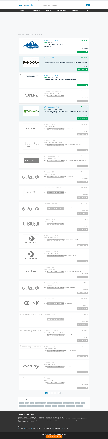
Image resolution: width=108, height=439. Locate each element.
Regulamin (28, 428)
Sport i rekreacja (63, 332)
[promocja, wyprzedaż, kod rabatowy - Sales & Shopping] (26, 5)
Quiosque (50, 348)
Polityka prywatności (36, 428)
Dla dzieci (56, 205)
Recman (53, 190)
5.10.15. (49, 174)
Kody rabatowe (61, 10)
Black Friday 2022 (57, 428)
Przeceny (77, 403)
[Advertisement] (54, 22)
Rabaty (27, 403)
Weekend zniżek (51, 403)
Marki (86, 10)
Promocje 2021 (31, 405)
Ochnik (50, 301)
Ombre (49, 126)
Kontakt (21, 428)
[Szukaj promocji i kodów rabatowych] (88, 5)
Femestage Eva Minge (52, 142)
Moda (57, 42)
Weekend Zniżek (47, 428)
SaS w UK (66, 428)
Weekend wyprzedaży (68, 403)
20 (59, 393)
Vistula (50, 158)
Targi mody (59, 403)
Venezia (49, 316)
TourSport (51, 42)
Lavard (46, 380)
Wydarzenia (75, 10)
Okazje (82, 403)
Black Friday (79, 405)
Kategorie (23, 10)
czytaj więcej (85, 48)
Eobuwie (51, 109)
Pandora (49, 60)
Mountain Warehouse (53, 332)
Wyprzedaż (48, 405)
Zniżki (32, 403)
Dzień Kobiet (61, 405)
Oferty (44, 403)
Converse (51, 237)
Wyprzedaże (36, 10)
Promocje (48, 10)
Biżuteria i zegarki (57, 60)
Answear (50, 221)
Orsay (49, 364)
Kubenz (52, 93)
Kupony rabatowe (39, 405)
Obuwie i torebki (58, 109)
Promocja (55, 405)
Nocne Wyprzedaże (70, 405)
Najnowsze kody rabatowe (54, 436)
